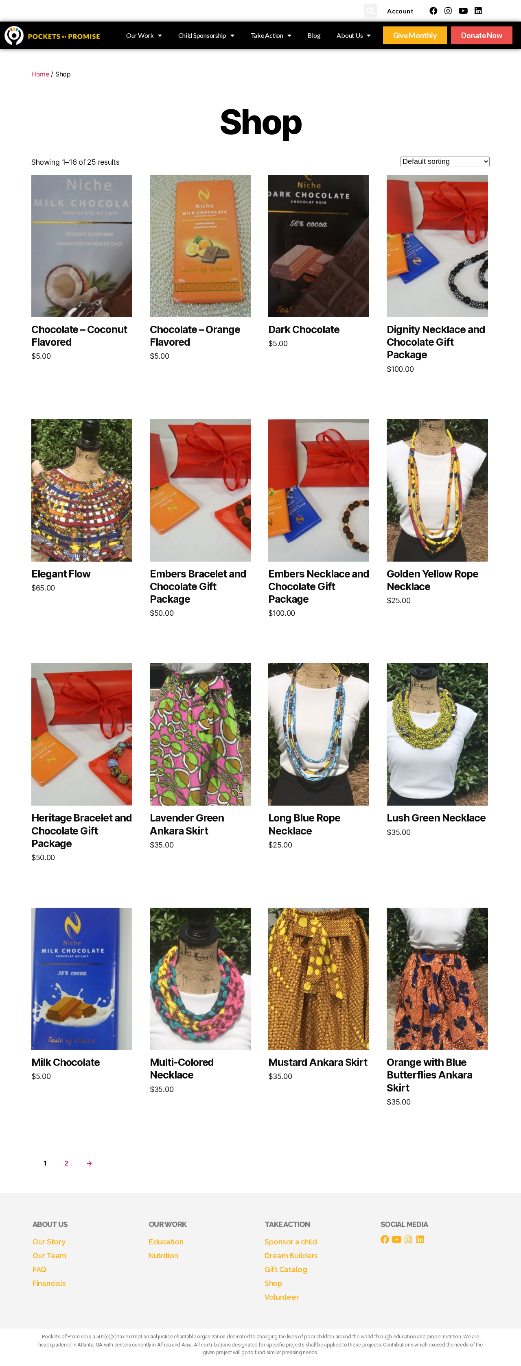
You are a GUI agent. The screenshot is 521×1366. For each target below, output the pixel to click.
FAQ (39, 1269)
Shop (273, 1283)
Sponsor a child (291, 1241)
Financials (49, 1283)
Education (166, 1241)
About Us (350, 35)
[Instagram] (448, 10)
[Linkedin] (478, 10)
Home (40, 74)
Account (400, 11)
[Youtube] (463, 10)
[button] (370, 10)
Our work (167, 1224)
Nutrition (163, 1255)
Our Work (140, 35)
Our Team (49, 1255)
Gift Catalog (286, 1269)
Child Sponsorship (202, 35)
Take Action (267, 35)
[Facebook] (433, 10)
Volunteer (282, 1297)
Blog (313, 35)
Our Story (49, 1241)
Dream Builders (291, 1255)
